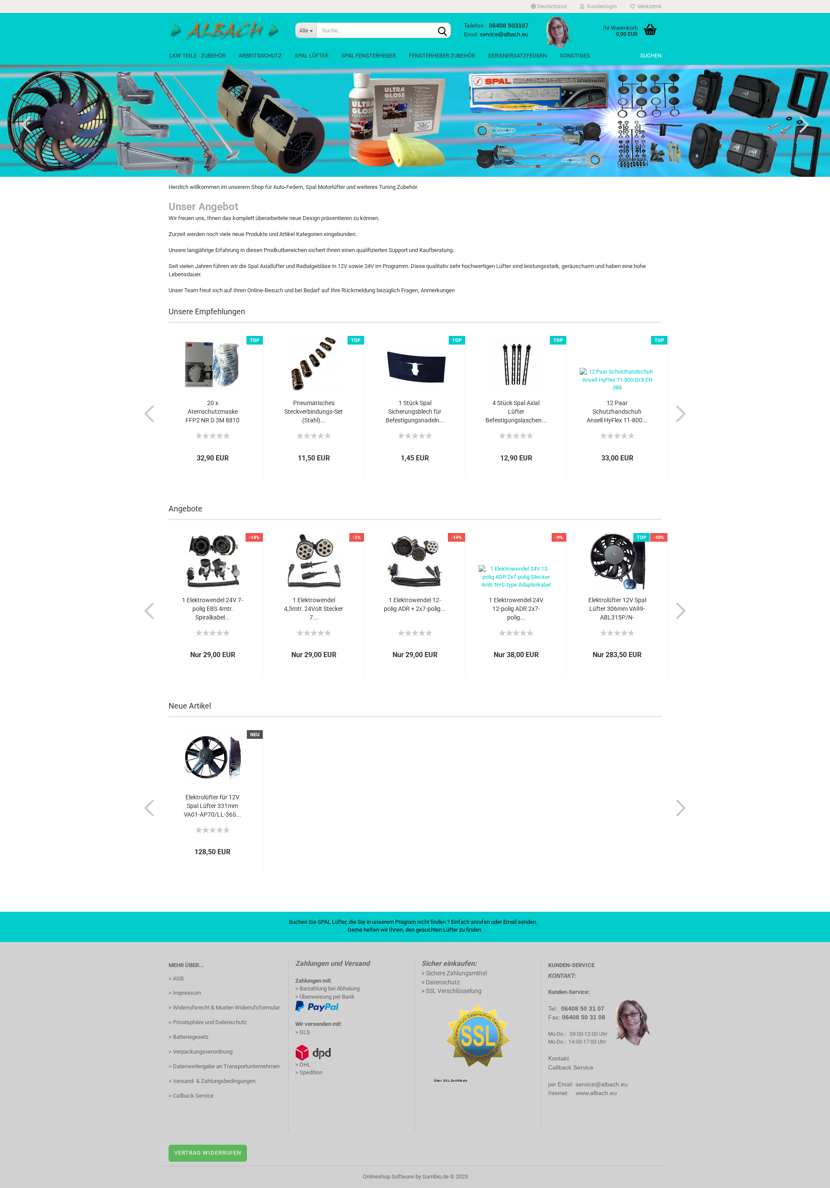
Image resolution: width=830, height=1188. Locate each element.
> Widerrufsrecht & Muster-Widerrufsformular (224, 1007)
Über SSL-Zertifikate (450, 1080)
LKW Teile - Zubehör (197, 55)
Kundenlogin (600, 6)
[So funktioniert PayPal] (316, 1006)
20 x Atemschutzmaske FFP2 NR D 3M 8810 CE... (212, 412)
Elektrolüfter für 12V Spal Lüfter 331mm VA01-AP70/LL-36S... (212, 806)
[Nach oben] (806, 1175)
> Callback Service (191, 1095)
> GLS (302, 1032)
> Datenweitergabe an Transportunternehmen (224, 1066)
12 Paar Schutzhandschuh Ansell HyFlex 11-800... (617, 411)
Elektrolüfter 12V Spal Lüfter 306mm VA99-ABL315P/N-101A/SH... (617, 609)
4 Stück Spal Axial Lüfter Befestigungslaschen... (516, 411)
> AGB (176, 978)
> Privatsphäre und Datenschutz (207, 1022)
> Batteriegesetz (188, 1037)
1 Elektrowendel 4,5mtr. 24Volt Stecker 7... (313, 609)
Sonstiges (575, 55)
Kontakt (558, 1058)
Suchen (650, 55)
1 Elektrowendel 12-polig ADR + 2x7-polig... (415, 604)
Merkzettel (648, 6)
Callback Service (571, 1067)
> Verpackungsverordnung (201, 1051)
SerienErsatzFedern (517, 55)
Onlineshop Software (388, 1176)
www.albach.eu (596, 1092)
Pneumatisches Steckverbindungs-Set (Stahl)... (313, 411)
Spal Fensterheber (369, 55)
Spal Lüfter (312, 55)
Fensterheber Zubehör (442, 55)
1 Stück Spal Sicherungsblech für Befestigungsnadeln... (415, 411)
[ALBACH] (225, 30)
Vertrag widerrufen (207, 1153)
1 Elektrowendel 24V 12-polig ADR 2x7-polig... (516, 609)
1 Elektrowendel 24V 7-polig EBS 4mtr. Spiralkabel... (212, 609)
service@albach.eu (601, 1084)
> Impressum (185, 993)
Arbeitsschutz (260, 55)
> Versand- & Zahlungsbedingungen (212, 1081)
